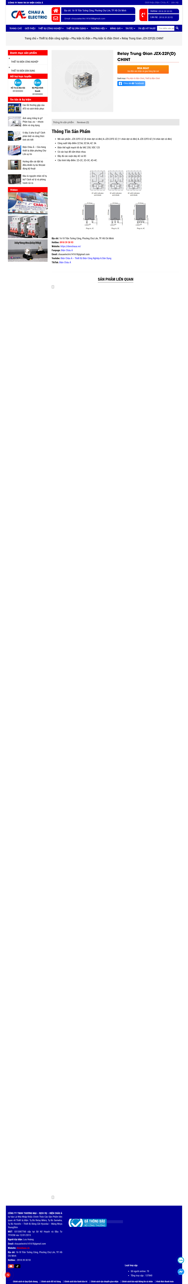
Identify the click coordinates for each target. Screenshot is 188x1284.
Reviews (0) (83, 122)
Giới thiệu (30, 28)
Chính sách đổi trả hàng (51, 1281)
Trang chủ (16, 28)
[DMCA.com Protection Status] (112, 1220)
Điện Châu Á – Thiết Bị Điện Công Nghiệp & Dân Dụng (86, 258)
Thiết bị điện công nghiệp (54, 38)
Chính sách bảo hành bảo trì (75, 1281)
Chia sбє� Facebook (134, 83)
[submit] (177, 28)
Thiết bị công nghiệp (50, 28)
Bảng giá (115, 28)
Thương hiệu (98, 28)
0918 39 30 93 (165, 11)
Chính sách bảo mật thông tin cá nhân (137, 1281)
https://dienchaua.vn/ (71, 246)
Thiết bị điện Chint (152, 78)
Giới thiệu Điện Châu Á (156, 2)
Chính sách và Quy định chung (25, 1281)
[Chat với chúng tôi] (180, 1271)
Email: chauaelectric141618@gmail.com (85, 18)
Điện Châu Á (67, 250)
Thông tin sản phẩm (63, 122)
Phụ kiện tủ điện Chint (106, 38)
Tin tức (129, 28)
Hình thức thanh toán (165, 1281)
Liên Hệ (174, 2)
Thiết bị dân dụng (76, 28)
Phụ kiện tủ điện (80, 38)
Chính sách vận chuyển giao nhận (104, 1281)
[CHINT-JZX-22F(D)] (82, 81)
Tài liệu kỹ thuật (147, 28)
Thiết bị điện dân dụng (23, 70)
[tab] (63, 122)
